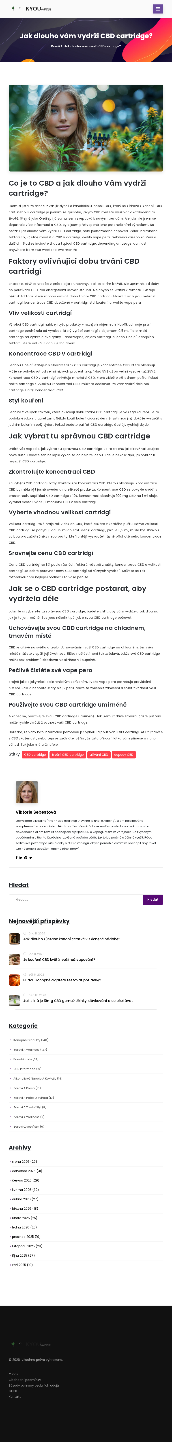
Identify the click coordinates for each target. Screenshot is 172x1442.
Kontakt (15, 1396)
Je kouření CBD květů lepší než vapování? (59, 959)
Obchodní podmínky (25, 1380)
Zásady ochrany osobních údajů (34, 1385)
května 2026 (25, 1190)
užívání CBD (99, 754)
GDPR (13, 1391)
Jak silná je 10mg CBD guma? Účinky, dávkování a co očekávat (78, 1000)
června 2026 (25, 1180)
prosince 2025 (26, 1236)
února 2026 (24, 1218)
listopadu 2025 (27, 1246)
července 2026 (27, 1171)
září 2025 (22, 1265)
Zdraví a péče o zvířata (33, 1098)
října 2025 (23, 1255)
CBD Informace (27, 1069)
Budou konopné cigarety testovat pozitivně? (62, 980)
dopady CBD (123, 754)
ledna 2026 (24, 1227)
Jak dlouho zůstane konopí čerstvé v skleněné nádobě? (71, 939)
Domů (55, 46)
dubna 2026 (25, 1199)
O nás (13, 1374)
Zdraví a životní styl (29, 1107)
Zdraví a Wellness (28, 1117)
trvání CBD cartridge (68, 754)
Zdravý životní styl (28, 1126)
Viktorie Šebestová (36, 812)
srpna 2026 (24, 1161)
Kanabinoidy (26, 1059)
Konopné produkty (30, 1040)
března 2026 (25, 1208)
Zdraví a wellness (30, 1050)
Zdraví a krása (27, 1088)
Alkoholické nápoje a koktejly (37, 1078)
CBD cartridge (35, 754)
